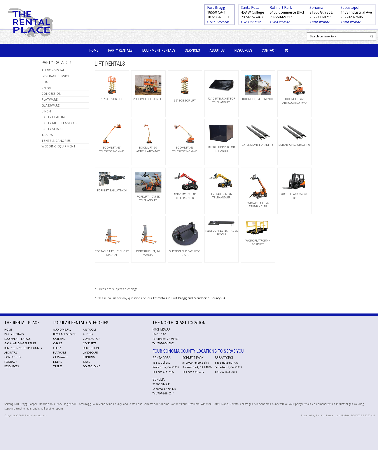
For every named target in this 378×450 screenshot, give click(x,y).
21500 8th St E (321, 12)
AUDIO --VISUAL (53, 70)
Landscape (90, 352)
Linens (57, 362)
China (57, 348)
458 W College (252, 12)
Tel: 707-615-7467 (163, 372)
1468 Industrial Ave (356, 12)
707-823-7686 (352, 17)
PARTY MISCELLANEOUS (59, 123)
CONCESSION (51, 93)
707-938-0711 (321, 17)
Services (192, 50)
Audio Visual (62, 329)
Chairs (57, 343)
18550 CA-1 (216, 12)
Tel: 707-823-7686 (226, 372)
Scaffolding (91, 366)
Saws (86, 362)
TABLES (47, 135)
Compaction (91, 339)
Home (93, 50)
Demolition (91, 348)
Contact (269, 50)
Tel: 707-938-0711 (163, 393)
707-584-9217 (281, 17)
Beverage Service (64, 334)
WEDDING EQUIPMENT (58, 146)
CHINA (46, 88)
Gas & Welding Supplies (20, 343)
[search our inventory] (371, 36)
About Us (217, 50)
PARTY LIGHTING (54, 117)
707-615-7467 (252, 17)
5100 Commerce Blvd (287, 12)
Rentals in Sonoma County (23, 348)
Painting (89, 357)
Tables (57, 366)
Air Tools (89, 329)
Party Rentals (120, 50)
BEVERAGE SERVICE (56, 76)
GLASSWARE (51, 105)
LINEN (46, 111)
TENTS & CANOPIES (56, 140)
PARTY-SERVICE (53, 129)
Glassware (60, 357)
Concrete (89, 343)
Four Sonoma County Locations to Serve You (198, 351)
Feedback (10, 362)
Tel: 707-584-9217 (193, 372)
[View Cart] (285, 50)
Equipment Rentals (158, 50)
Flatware (59, 352)
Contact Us (12, 357)
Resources (243, 50)
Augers (88, 334)
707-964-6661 (218, 17)
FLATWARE (50, 99)
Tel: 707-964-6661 (163, 343)
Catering (59, 339)
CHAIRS (47, 82)
